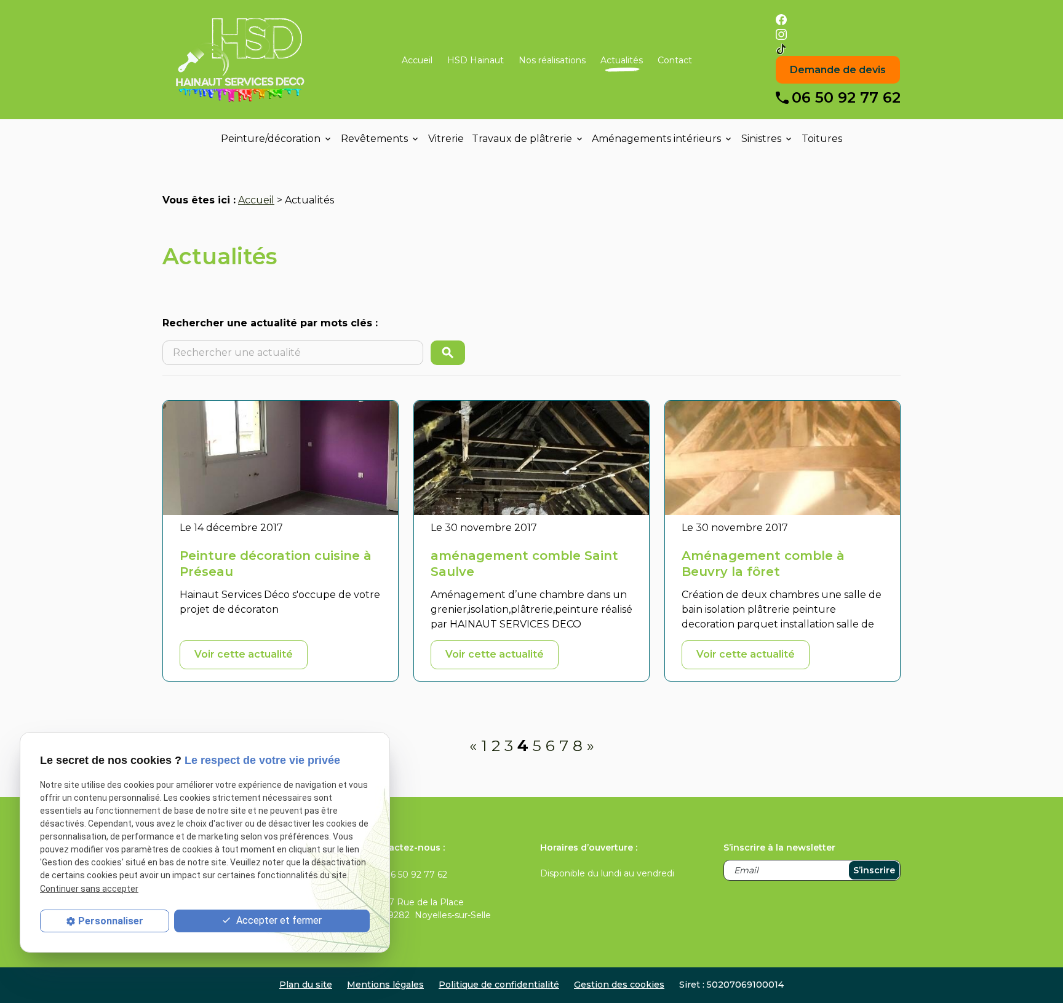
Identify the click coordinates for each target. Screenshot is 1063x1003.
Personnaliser (110, 921)
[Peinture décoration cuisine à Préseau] (280, 458)
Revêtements (374, 138)
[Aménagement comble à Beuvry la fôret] (782, 458)
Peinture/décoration (270, 138)
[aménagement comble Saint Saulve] (531, 458)
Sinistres (761, 138)
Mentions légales (385, 984)
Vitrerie (446, 138)
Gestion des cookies (619, 984)
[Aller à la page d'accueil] (239, 60)
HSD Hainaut (475, 60)
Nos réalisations (552, 60)
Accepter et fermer (278, 921)
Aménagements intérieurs (656, 138)
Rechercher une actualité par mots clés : (270, 323)
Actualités (621, 60)
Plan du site (305, 984)
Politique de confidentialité (499, 984)
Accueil (417, 60)
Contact (675, 60)
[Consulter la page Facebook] (781, 19)
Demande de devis (838, 70)
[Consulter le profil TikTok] (781, 48)
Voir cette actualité (243, 654)
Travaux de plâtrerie (522, 138)
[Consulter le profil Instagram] (781, 33)
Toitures (822, 138)
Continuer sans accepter (89, 889)
